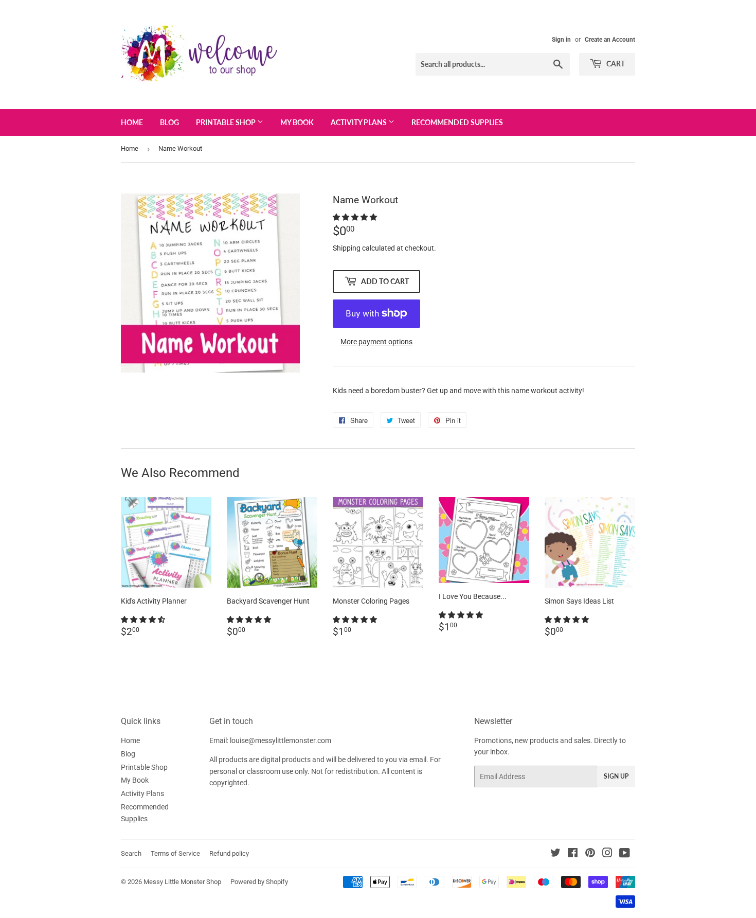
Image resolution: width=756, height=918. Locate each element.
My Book (297, 122)
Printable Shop (226, 122)
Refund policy (229, 853)
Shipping (347, 248)
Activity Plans (359, 122)
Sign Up (616, 776)
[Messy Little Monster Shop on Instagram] (607, 854)
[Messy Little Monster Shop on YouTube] (624, 854)
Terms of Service (175, 853)
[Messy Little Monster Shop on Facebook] (572, 854)
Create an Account (610, 39)
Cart (615, 63)
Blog (169, 122)
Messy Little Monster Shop (182, 882)
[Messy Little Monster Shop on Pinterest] (590, 854)
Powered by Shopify (259, 882)
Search (131, 853)
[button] (356, 217)
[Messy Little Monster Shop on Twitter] (555, 854)
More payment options (376, 342)
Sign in (561, 39)
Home (132, 122)
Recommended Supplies (457, 122)
